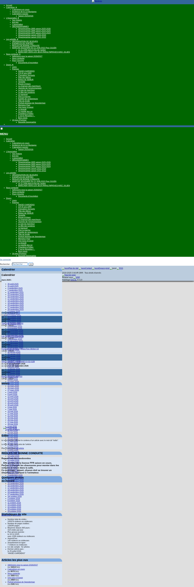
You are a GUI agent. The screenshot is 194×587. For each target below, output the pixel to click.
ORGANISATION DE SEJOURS (25, 41)
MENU (4, 133)
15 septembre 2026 (16, 484)
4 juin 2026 (12, 426)
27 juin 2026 (13, 441)
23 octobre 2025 (14, 320)
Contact (88, 268)
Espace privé (104, 268)
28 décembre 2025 (15, 348)
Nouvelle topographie (27, 122)
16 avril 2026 (13, 399)
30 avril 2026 (13, 405)
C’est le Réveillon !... (26, 116)
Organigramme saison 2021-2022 (32, 37)
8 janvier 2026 (13, 350)
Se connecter (5, 260)
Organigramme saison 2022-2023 (32, 35)
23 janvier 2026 (14, 358)
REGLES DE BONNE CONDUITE (26, 46)
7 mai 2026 (12, 409)
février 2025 (6, 515)
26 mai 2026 (13, 420)
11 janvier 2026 (14, 352)
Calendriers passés (20, 14)
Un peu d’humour (19, 120)
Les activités (12, 39)
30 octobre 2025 (14, 324)
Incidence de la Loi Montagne (24, 12)
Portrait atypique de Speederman (31, 103)
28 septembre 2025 (16, 309)
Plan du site (74, 268)
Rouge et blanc (24, 84)
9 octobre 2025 (14, 314)
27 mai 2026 (13, 422)
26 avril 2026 (13, 403)
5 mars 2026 (13, 377)
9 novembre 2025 (15, 328)
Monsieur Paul (24, 105)
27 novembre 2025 (15, 337)
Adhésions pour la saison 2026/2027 (27, 56)
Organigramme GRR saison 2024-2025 (34, 31)
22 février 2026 (14, 373)
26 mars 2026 (13, 388)
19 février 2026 (14, 371)
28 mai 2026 (13, 424)
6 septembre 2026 (15, 477)
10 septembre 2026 (16, 479)
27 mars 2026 (13, 390)
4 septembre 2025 (15, 288)
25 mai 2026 (13, 418)
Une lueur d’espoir (25, 107)
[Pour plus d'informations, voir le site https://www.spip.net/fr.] (76, 277)
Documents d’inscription (28, 63)
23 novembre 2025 (15, 335)
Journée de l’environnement (29, 88)
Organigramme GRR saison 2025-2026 (34, 29)
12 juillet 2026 (13, 454)
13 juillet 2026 (13, 456)
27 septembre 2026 (16, 494)
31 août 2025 (13, 286)
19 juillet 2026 (13, 462)
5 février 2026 (13, 365)
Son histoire (17, 20)
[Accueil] (97, 1)
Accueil (9, 5)
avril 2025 (17, 515)
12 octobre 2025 (14, 316)
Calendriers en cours (20, 9)
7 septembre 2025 (15, 290)
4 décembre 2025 (15, 339)
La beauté (22, 109)
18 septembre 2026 (16, 490)
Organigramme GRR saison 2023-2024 (34, 33)
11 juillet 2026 (13, 452)
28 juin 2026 (13, 443)
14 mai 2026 (13, 411)
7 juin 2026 (12, 428)
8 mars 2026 (13, 379)
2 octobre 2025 (14, 311)
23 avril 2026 (13, 401)
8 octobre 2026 (14, 501)
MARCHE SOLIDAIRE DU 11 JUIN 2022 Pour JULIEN (34, 48)
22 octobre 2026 (14, 507)
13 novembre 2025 (15, 331)
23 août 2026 (13, 473)
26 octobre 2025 (14, 322)
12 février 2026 (14, 369)
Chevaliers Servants (26, 75)
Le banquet (23, 94)
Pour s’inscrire (18, 60)
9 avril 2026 (12, 394)
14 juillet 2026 (13, 458)
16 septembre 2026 (16, 486)
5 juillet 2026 (13, 447)
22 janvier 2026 (14, 356)
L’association (17, 24)
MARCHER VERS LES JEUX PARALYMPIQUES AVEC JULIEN (44, 52)
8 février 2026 (13, 367)
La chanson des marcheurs (29, 86)
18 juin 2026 (13, 435)
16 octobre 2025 (14, 318)
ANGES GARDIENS (26, 71)
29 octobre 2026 (14, 511)
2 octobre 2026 (14, 498)
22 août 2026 (13, 471)
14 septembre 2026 (16, 481)
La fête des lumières (26, 92)
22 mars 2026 (13, 386)
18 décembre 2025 (15, 345)
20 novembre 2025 (15, 333)
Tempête (21, 82)
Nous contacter (13, 54)
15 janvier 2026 (14, 354)
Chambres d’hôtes (25, 114)
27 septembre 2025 (16, 307)
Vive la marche (24, 97)
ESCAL (74, 280)
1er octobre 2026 (15, 496)
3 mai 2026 (12, 407)
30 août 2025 (13, 284)
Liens (14, 67)
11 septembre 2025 (15, 292)
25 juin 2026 (13, 439)
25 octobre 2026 (14, 509)
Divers (10, 65)
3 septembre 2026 (15, 475)
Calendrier (11, 7)
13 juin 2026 (13, 433)
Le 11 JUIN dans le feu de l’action (32, 50)
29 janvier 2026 (14, 362)
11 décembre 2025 (15, 341)
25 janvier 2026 (14, 360)
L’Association (12, 18)
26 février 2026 (14, 375)
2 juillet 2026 (13, 445)
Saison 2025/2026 (25, 16)
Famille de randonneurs (28, 99)
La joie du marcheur (26, 90)
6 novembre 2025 (15, 326)
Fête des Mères (24, 77)
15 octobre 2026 (14, 505)
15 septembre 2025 (16, 295)
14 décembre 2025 (15, 343)
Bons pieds (22, 118)
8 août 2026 (12, 467)
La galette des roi (25, 111)
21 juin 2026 (13, 437)
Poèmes (15, 69)
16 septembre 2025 (16, 297)
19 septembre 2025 (16, 303)
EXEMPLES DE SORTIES (22, 43)
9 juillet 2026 (13, 450)
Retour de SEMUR (25, 80)
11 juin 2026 (13, 430)
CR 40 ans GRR (25, 73)
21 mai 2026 (13, 416)
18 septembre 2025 (16, 301)
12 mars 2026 (13, 382)
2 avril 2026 (12, 392)
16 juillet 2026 (13, 460)
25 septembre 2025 (16, 305)
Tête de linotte (24, 101)
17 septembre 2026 (16, 488)
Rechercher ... (6, 264)
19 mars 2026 (13, 384)
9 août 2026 (12, 469)
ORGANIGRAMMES (20, 26)
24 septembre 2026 (16, 492)
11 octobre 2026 (14, 503)
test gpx (15, 22)
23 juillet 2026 (13, 464)
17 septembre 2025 (16, 299)
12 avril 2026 (13, 396)
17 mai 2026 (13, 413)
